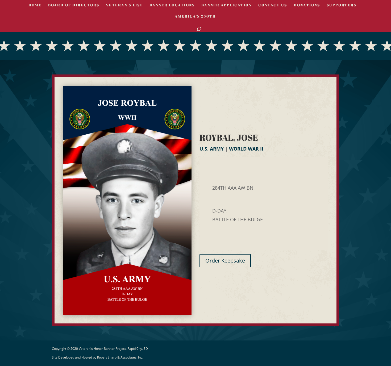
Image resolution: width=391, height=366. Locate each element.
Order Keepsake (225, 260)
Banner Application (226, 5)
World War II (246, 148)
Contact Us (272, 5)
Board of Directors (73, 5)
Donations (307, 5)
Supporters (341, 5)
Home (34, 5)
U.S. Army (211, 148)
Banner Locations (172, 5)
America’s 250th (195, 16)
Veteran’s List (124, 5)
